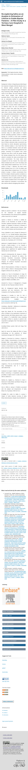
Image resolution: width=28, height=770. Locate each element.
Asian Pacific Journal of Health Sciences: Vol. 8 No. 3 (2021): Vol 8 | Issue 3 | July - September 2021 (15, 532)
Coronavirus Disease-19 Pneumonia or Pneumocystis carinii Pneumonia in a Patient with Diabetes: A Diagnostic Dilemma (15, 529)
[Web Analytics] (5, 679)
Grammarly (5, 672)
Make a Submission (8, 701)
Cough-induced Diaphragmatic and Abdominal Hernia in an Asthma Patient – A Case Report (15, 498)
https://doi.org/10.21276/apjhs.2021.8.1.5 (14, 68)
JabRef (3, 668)
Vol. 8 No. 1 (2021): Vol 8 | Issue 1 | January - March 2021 (13, 6)
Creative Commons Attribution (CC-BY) (12, 468)
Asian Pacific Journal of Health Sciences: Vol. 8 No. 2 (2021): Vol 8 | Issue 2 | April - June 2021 (14, 522)
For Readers (5, 710)
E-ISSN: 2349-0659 (7, 735)
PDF (5, 403)
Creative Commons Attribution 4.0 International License (12, 747)
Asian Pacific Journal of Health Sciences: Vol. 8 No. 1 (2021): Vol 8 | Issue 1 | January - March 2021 (14, 501)
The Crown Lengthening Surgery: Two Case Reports (15, 561)
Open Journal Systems (7, 721)
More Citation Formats (7, 428)
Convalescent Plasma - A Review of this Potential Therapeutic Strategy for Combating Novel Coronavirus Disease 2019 (14, 518)
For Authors (4, 712)
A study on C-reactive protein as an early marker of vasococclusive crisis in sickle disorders (14, 552)
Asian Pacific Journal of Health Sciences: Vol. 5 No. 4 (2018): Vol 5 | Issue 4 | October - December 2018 (15, 556)
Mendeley (4, 660)
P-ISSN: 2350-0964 (7, 738)
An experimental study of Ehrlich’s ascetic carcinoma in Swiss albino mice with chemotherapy (15, 573)
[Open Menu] (1, 1)
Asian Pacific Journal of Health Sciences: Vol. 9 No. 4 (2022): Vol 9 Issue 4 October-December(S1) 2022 (15, 544)
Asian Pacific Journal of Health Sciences (13, 1)
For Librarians (5, 715)
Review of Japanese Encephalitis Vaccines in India (12, 507)
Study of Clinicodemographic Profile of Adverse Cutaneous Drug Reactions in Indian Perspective (13, 541)
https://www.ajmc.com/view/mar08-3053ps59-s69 (13, 301)
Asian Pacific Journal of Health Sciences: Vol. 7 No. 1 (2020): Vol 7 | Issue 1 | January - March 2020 (14, 576)
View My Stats (5, 681)
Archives (8, 5)
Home (2, 5)
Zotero (4, 664)
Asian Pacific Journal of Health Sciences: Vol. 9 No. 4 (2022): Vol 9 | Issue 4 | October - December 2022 (15, 511)
